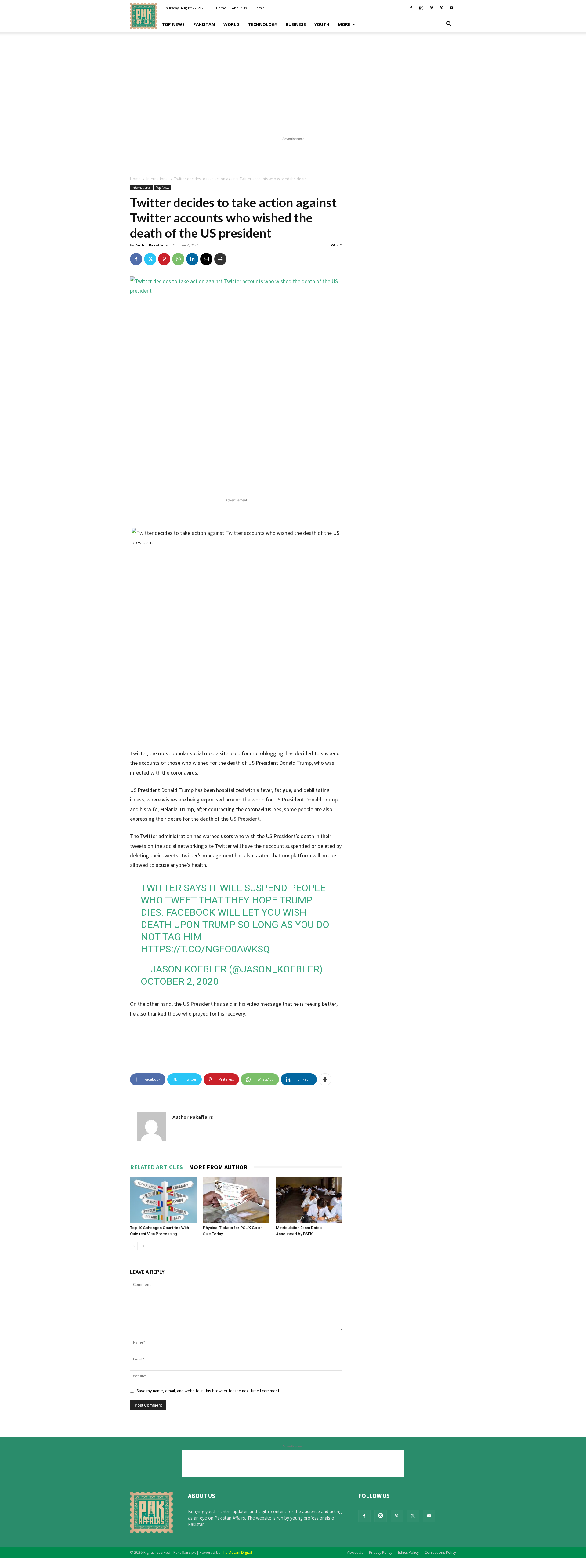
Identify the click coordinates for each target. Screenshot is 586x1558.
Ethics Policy (408, 1552)
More (344, 24)
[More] (325, 1079)
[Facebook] (411, 8)
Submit (258, 7)
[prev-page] (134, 1246)
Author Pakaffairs (152, 245)
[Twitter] (441, 8)
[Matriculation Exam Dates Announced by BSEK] (309, 1200)
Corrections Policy (440, 1552)
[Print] (220, 259)
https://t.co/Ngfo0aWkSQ (205, 949)
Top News (173, 24)
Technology (262, 24)
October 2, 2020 (180, 981)
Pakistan (204, 24)
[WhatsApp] (178, 259)
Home (221, 7)
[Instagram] (421, 8)
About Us (239, 7)
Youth (321, 24)
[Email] (206, 259)
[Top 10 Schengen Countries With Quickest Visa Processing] (163, 1200)
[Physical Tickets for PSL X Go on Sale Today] (236, 1200)
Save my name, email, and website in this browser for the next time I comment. (208, 1390)
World (231, 24)
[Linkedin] (192, 259)
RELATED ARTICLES (156, 1167)
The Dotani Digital (236, 1552)
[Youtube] (451, 8)
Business (296, 24)
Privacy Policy (380, 1552)
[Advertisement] (293, 82)
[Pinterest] (431, 8)
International (157, 178)
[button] (448, 24)
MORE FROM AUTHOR (218, 1167)
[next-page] (143, 1246)
